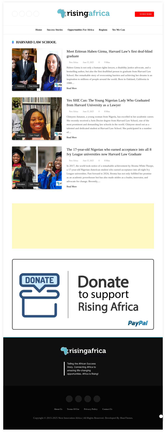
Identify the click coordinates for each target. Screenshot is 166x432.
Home (39, 29)
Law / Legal (34, 135)
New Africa (73, 62)
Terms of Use (73, 409)
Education (21, 135)
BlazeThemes (126, 418)
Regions (103, 29)
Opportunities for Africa (81, 29)
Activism (20, 86)
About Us (58, 409)
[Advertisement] (83, 226)
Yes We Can (118, 29)
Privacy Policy (91, 409)
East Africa (33, 86)
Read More (72, 88)
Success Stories (55, 29)
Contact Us (107, 409)
